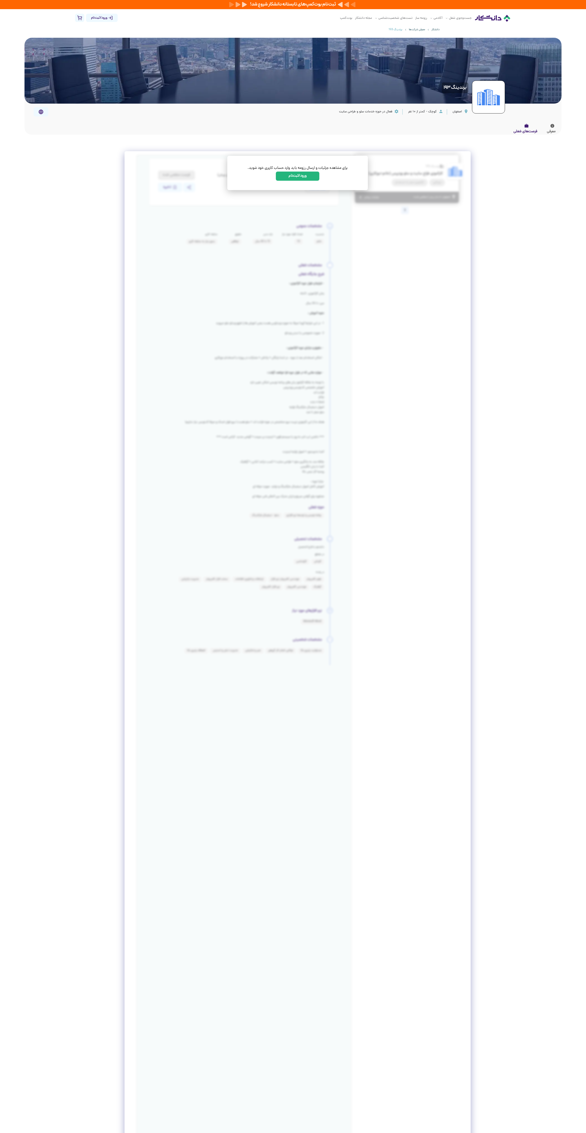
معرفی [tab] (551, 131)
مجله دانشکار (363, 18)
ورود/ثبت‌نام (298, 176)
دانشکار (435, 30)
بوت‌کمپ (346, 18)
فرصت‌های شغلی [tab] (525, 131)
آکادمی (438, 18)
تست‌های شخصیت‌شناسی (395, 18)
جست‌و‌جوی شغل (460, 18)
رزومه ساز (421, 18)
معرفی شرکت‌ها (417, 30)
